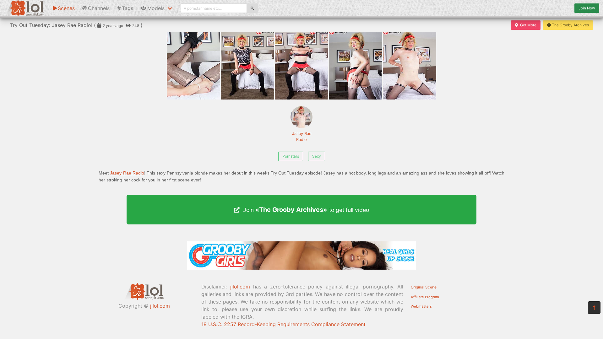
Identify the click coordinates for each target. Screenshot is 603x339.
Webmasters (421, 306)
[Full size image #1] (247, 66)
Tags (127, 8)
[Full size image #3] (355, 66)
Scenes (66, 8)
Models (156, 8)
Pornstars (290, 156)
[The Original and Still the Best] (301, 268)
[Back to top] (594, 307)
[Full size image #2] (301, 66)
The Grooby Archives (570, 25)
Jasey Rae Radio (301, 136)
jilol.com (160, 306)
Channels (99, 8)
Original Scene (424, 287)
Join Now (587, 8)
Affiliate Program (425, 297)
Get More (528, 25)
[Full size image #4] (409, 66)
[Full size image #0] (193, 66)
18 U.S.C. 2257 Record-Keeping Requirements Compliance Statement (283, 324)
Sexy (316, 156)
